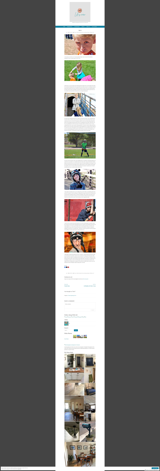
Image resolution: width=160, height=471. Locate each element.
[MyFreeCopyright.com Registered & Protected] (72, 344)
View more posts (85, 278)
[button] (69, 361)
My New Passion (76, 26)
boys (92, 32)
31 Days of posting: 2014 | (72, 295)
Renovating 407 (69, 26)
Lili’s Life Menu (94, 26)
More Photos (66, 338)
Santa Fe (83, 26)
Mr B (93, 32)
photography (88, 32)
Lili (67, 32)
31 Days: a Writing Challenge (77, 32)
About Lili (88, 26)
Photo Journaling (84, 32)
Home (64, 26)
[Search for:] (69, 330)
